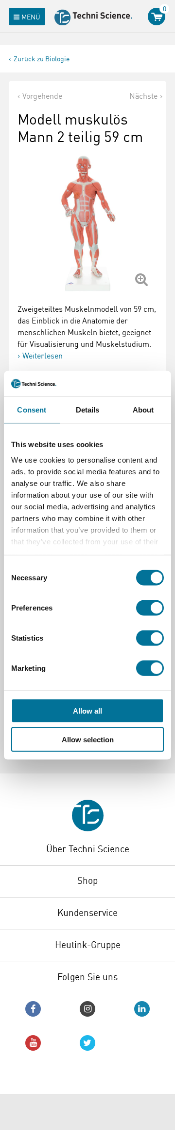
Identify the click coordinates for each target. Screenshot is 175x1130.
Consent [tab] (31, 410)
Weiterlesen (42, 355)
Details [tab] (88, 410)
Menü (30, 17)
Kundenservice (87, 912)
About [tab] (143, 410)
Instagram (87, 1009)
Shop (87, 880)
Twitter (87, 1043)
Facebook (33, 1009)
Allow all (87, 711)
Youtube (33, 1043)
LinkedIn (142, 1009)
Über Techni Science (87, 849)
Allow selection (88, 739)
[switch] (150, 608)
